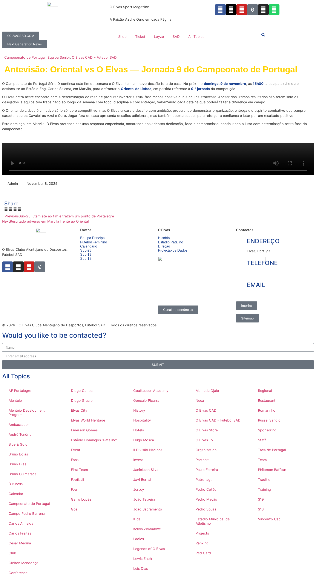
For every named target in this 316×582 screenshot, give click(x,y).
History (139, 410)
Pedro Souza (206, 509)
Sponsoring (267, 430)
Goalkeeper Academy (150, 390)
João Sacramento (147, 509)
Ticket (140, 36)
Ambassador (19, 424)
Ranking (202, 543)
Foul (74, 489)
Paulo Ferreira (207, 469)
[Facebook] (7, 266)
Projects (202, 533)
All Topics (196, 36)
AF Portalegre (20, 390)
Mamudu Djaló (207, 390)
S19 (261, 499)
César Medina (20, 543)
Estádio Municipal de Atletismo (213, 521)
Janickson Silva (145, 469)
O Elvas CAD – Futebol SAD (94, 57)
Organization (206, 450)
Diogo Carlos (81, 390)
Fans (74, 460)
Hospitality (142, 420)
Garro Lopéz (81, 499)
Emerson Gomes (84, 430)
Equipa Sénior (59, 57)
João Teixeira (144, 499)
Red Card (203, 553)
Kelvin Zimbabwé (147, 529)
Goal (74, 509)
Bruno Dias (17, 464)
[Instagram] (263, 9)
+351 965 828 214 (262, 273)
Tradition (265, 479)
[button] (6, 208)
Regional (265, 390)
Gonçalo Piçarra (146, 400)
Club (12, 553)
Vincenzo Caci (269, 519)
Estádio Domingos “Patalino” (94, 440)
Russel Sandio (269, 420)
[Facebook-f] (220, 9)
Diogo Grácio (82, 400)
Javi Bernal (142, 479)
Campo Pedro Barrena (27, 513)
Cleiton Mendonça (23, 563)
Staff (262, 440)
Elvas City (79, 410)
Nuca (200, 400)
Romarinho (266, 410)
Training (264, 489)
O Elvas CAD (206, 410)
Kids (136, 519)
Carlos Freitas (20, 533)
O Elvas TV (204, 440)
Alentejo (15, 400)
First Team (79, 469)
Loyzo (159, 36)
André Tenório (20, 434)
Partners (202, 460)
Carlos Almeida (21, 523)
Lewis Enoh (142, 558)
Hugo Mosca (143, 440)
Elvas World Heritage (88, 420)
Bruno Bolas (18, 454)
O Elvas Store (207, 430)
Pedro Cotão (206, 489)
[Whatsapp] (274, 9)
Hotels (138, 430)
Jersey (138, 489)
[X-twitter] (231, 9)
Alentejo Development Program (27, 412)
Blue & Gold (18, 444)
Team (262, 460)
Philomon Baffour (272, 469)
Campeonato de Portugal (25, 57)
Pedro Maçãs (206, 499)
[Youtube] (241, 9)
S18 (261, 509)
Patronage (204, 479)
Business (16, 484)
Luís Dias (140, 568)
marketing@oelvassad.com (269, 294)
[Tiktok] (252, 9)
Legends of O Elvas (149, 549)
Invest (138, 460)
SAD (176, 36)
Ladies (138, 539)
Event (75, 450)
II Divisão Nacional (148, 450)
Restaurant (266, 400)
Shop (122, 36)
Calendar (16, 494)
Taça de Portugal (272, 450)
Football (77, 479)
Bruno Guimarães (22, 474)
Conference (18, 573)
